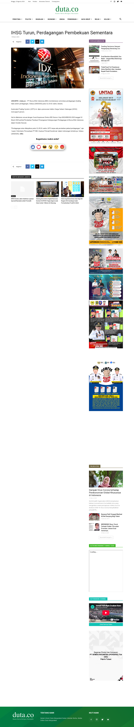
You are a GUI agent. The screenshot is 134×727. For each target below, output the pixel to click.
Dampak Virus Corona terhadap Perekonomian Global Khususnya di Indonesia (105, 493)
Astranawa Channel (44, 1)
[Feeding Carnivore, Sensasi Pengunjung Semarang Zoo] (94, 49)
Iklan (29, 1)
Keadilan (39, 19)
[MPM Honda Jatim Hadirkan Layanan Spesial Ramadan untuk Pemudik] (22, 189)
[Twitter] (117, 1)
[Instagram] (114, 1)
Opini (91, 486)
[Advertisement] (47, 94)
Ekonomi (51, 19)
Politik (28, 19)
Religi (97, 19)
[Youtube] (121, 1)
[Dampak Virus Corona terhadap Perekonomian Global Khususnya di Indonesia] (106, 479)
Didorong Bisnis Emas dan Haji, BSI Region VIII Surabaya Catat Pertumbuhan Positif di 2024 (72, 201)
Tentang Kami (55, 1)
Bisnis (13, 196)
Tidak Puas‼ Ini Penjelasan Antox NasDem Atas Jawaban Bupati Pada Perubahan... (111, 69)
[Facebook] (111, 1)
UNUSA (62, 19)
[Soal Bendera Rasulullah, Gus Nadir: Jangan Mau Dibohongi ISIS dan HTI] (94, 59)
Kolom (107, 19)
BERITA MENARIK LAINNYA (21, 177)
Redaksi (35, 1)
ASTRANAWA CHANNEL (98, 599)
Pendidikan (72, 19)
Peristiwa (17, 19)
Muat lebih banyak (105, 78)
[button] (120, 19)
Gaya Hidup (85, 19)
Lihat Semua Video (106, 624)
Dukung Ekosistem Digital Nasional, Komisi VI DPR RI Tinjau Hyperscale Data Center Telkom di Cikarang (47, 201)
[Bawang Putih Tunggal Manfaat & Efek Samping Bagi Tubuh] (94, 517)
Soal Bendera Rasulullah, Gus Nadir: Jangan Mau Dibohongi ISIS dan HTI (111, 59)
